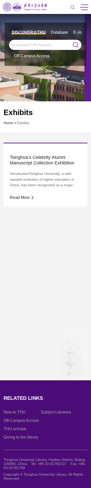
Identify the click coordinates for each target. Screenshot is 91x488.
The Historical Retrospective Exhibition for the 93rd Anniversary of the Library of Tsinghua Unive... (44, 309)
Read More (20, 197)
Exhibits (23, 123)
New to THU (15, 412)
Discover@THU (29, 32)
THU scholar (15, 429)
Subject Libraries (56, 412)
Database (59, 32)
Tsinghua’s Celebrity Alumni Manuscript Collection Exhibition (42, 160)
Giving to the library (21, 437)
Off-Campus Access (32, 56)
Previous (22, 380)
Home (8, 123)
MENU (84, 7)
